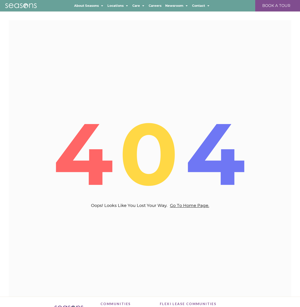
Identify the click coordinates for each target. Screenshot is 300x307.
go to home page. (189, 205)
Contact (198, 6)
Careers (155, 6)
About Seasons (86, 6)
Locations (115, 6)
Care (136, 6)
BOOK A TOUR (276, 5)
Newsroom (174, 6)
